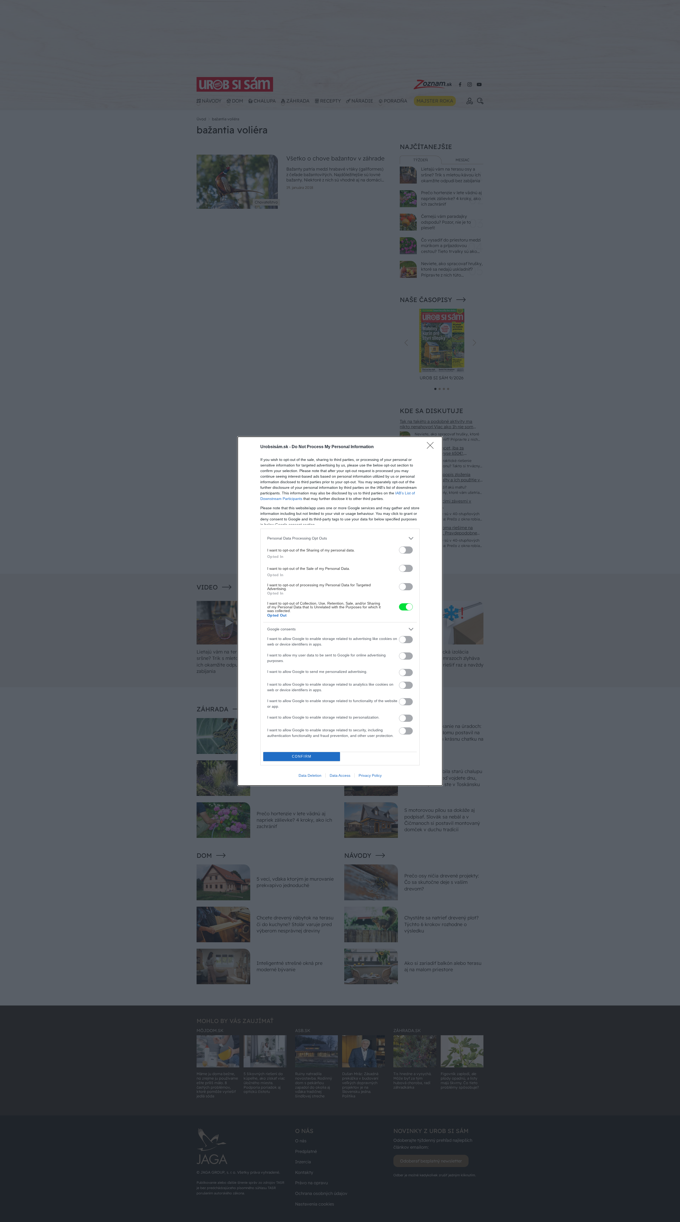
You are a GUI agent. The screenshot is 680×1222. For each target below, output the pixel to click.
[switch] (406, 550)
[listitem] (340, 538)
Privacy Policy (370, 775)
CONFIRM (302, 756)
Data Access (340, 775)
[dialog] (340, 611)
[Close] (432, 447)
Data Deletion (310, 775)
